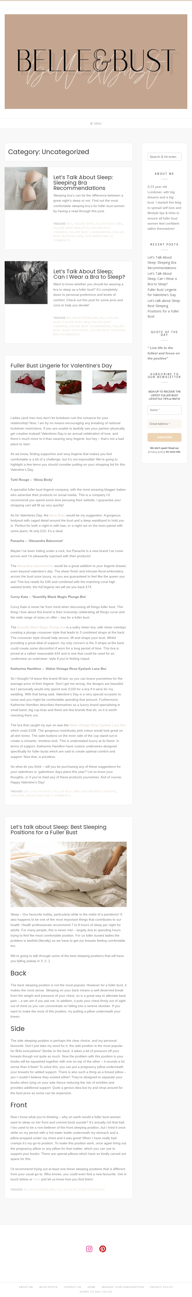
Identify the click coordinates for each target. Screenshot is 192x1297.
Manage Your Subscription (123, 1287)
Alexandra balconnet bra (35, 566)
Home (92, 1287)
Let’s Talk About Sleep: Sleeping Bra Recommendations (83, 183)
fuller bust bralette (71, 227)
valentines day (38, 795)
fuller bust (84, 223)
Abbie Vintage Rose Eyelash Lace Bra (97, 725)
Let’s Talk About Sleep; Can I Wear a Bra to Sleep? (89, 274)
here (36, 1179)
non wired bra (97, 236)
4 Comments (70, 334)
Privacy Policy (161, 1287)
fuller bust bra (109, 223)
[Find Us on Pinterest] (102, 1249)
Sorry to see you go (96, 1291)
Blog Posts (49, 1287)
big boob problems (82, 317)
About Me (26, 1287)
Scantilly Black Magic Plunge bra (41, 627)
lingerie (17, 795)
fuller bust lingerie (98, 791)
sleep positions (91, 1189)
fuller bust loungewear (90, 232)
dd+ (69, 223)
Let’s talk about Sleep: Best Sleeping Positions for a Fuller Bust (59, 829)
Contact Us (72, 1287)
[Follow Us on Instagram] (89, 1249)
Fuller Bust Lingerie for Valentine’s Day (61, 365)
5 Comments (61, 795)
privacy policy (157, 451)
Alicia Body (57, 515)
